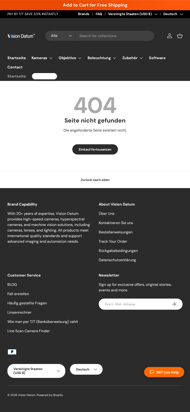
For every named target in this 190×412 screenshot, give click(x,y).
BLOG (12, 284)
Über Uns (106, 213)
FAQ (99, 14)
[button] (180, 36)
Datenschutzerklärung (117, 260)
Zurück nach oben (95, 180)
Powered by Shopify (50, 395)
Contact (14, 67)
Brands (83, 14)
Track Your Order (113, 241)
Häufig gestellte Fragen (27, 303)
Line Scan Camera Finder (28, 330)
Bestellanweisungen (116, 232)
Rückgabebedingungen (118, 250)
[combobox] (99, 36)
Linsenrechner (19, 312)
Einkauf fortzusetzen (95, 149)
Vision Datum (26, 395)
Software (157, 57)
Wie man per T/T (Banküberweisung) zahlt (42, 321)
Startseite (16, 57)
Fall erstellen (18, 293)
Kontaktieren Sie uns (116, 222)
